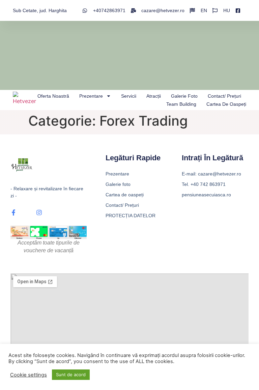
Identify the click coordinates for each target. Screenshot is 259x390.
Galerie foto (184, 96)
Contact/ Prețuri (224, 96)
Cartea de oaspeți (226, 104)
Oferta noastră (53, 96)
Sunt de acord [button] (71, 374)
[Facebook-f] (13, 212)
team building (181, 104)
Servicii (128, 96)
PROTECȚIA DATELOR (130, 215)
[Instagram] (39, 212)
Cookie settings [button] (28, 375)
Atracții (153, 96)
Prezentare (91, 96)
